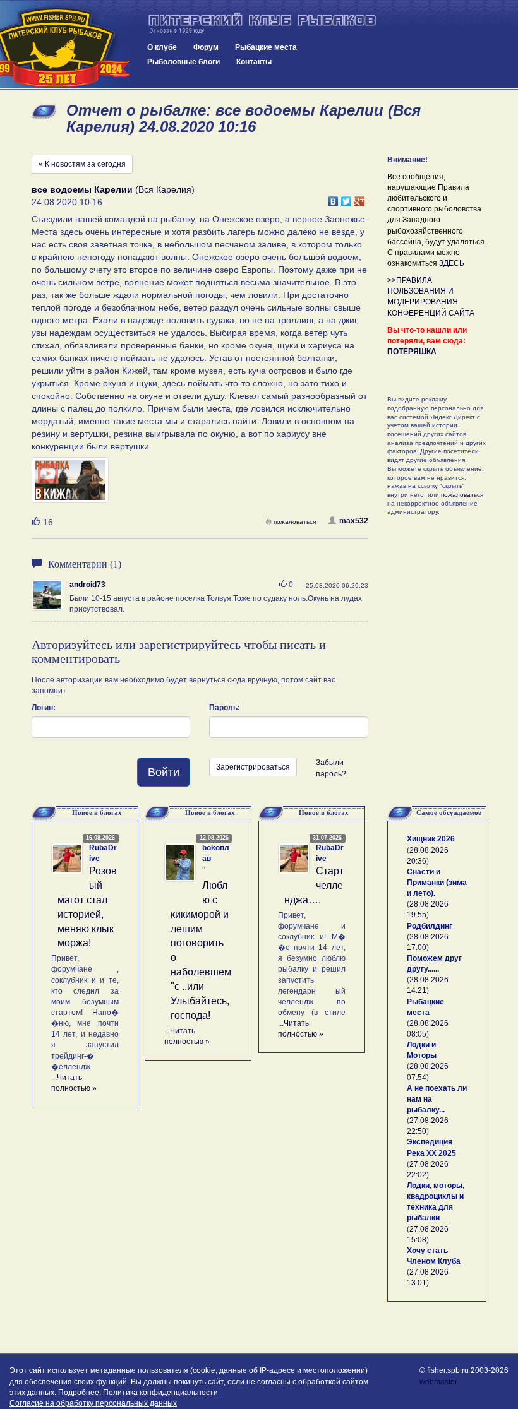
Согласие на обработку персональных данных (93, 1403)
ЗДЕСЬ (451, 263)
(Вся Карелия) (113, 189)
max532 (353, 520)
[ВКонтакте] (333, 198)
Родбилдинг (429, 926)
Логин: (44, 707)
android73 (87, 584)
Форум (206, 47)
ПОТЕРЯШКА (412, 351)
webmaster (438, 1381)
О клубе (162, 47)
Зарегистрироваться (253, 767)
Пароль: (224, 707)
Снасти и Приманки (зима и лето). (437, 882)
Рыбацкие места (266, 47)
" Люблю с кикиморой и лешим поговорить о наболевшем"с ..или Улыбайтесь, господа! (201, 942)
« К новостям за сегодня (82, 164)
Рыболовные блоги (183, 61)
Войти (163, 772)
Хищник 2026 (431, 839)
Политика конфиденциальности (160, 1392)
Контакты (254, 61)
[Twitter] (346, 198)
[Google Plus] (359, 198)
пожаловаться (295, 521)
